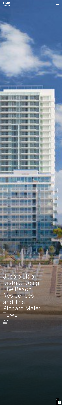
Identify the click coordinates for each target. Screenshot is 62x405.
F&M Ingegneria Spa (6, 4)
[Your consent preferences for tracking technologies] (59, 402)
